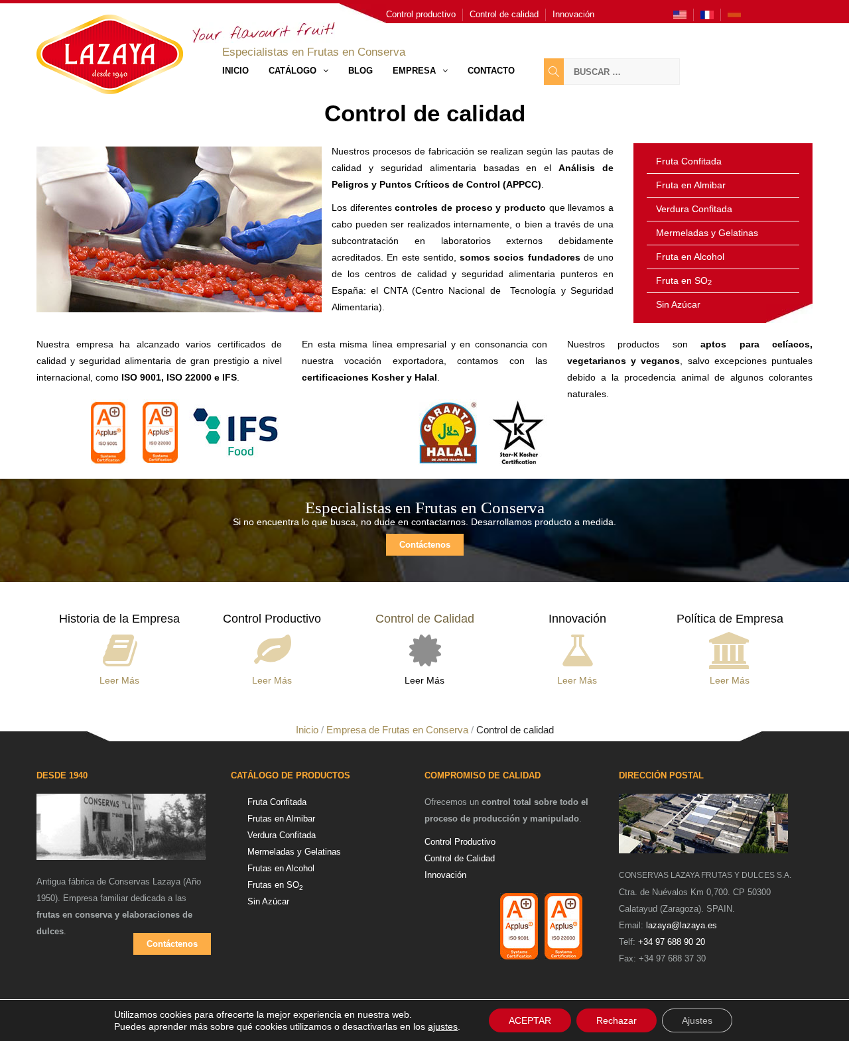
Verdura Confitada (694, 209)
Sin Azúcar (678, 304)
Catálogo (292, 71)
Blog (360, 71)
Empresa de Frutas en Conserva (397, 729)
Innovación (573, 14)
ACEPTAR (530, 1020)
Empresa (414, 71)
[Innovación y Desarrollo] (577, 648)
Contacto (491, 71)
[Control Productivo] (272, 648)
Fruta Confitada (689, 161)
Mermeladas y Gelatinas (707, 232)
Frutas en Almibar (281, 819)
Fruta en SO (684, 280)
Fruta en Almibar (691, 185)
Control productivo (421, 14)
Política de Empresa (730, 618)
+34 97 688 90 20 (671, 942)
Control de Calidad (459, 858)
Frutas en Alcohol (280, 868)
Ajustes (697, 1020)
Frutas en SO (275, 885)
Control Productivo (272, 618)
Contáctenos (424, 545)
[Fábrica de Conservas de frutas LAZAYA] (121, 833)
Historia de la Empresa (119, 618)
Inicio (235, 71)
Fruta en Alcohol (690, 256)
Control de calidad (504, 14)
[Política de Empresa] (730, 648)
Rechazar (616, 1020)
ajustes (443, 1026)
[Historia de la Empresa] (119, 648)
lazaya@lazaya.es (681, 925)
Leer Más (119, 680)
